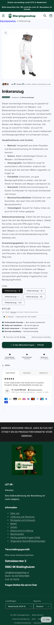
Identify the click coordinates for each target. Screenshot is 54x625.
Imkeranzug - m (35, 291)
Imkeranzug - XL (34, 297)
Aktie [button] (7, 365)
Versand (13, 312)
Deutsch (39, 606)
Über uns (14, 513)
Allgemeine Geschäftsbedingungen (27, 541)
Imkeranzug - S (12, 291)
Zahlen (13, 527)
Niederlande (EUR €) (17, 606)
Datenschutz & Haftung (21, 530)
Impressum (38, 623)
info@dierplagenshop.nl (17, 572)
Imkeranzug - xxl (13, 302)
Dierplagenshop (8, 21)
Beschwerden (17, 534)
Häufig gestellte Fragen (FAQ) (25, 537)
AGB (33, 619)
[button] (3, 16)
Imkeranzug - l (12, 297)
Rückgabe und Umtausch (22, 520)
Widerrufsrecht (37, 615)
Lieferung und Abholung (22, 517)
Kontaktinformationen (22, 623)
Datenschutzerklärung (20, 619)
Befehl (13, 523)
